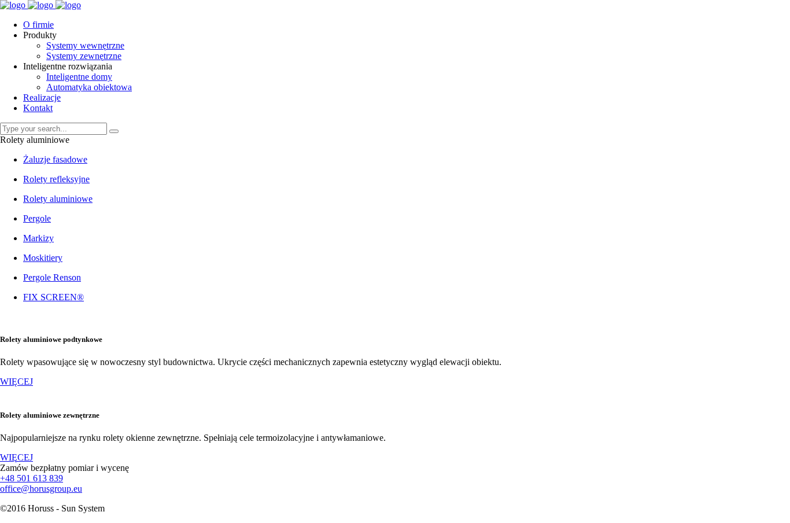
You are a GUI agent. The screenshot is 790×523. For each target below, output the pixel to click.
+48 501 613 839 (31, 478)
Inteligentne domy (79, 77)
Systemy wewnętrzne (85, 45)
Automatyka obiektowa (89, 87)
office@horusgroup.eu (41, 488)
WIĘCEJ (16, 381)
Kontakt (38, 108)
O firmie (38, 25)
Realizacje (42, 97)
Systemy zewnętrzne (83, 56)
